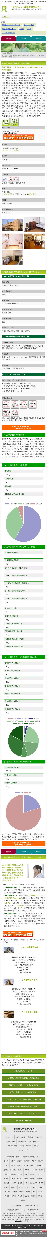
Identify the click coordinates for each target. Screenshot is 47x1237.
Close (44, 1231)
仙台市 (40, 1187)
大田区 (34, 1161)
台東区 (20, 1170)
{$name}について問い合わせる (18, 137)
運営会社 (36, 1146)
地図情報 (38, 38)
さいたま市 (33, 1183)
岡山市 (20, 1196)
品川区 (19, 1165)
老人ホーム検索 (21, 1137)
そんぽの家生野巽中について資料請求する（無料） (24, 427)
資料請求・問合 (8, 1233)
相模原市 (40, 1178)
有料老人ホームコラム (35, 1137)
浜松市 (21, 1192)
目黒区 (32, 1174)
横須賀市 (6, 1183)
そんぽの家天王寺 (29, 980)
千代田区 (34, 1170)
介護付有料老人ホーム (35, 895)
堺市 (34, 1192)
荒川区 (13, 1161)
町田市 (6, 1178)
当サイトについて (25, 1146)
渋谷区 (26, 1165)
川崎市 (26, 1178)
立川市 (13, 1178)
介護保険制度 (22, 1141)
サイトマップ (23, 1150)
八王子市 (39, 1174)
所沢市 (6, 1187)
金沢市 (27, 1196)
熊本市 (23, 1200)
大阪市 (28, 1192)
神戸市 (13, 1196)
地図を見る (32, 194)
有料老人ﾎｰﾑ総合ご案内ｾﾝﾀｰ (26, 1130)
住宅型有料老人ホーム (12, 898)
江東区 (13, 1165)
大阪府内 (7, 903)
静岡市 (15, 1192)
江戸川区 (27, 1161)
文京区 (20, 1174)
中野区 (7, 1174)
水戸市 (27, 1187)
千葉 (26, 1183)
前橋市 (21, 1187)
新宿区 (32, 1165)
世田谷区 (13, 1170)
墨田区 (5, 1170)
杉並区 (39, 1165)
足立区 (6, 1161)
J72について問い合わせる (18, 934)
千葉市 (13, 1183)
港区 (26, 1174)
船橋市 (20, 1183)
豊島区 (41, 1170)
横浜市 (19, 1178)
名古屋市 (8, 1192)
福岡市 (40, 1196)
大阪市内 (20, 906)
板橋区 (19, 1161)
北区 (7, 1165)
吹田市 (40, 1192)
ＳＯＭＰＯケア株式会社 (11, 150)
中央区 (27, 1170)
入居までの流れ (13, 1146)
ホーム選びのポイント (36, 1141)
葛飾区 (40, 1161)
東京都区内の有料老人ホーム (31, 1157)
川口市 (41, 1183)
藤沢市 (32, 1178)
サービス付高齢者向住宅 (31, 1210)
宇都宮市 (13, 1187)
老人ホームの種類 (9, 1141)
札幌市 (34, 1187)
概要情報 (8, 38)
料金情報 (23, 38)
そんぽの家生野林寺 (29, 947)
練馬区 (13, 1174)
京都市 (7, 1196)
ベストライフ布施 (29, 1012)
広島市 (33, 1196)
